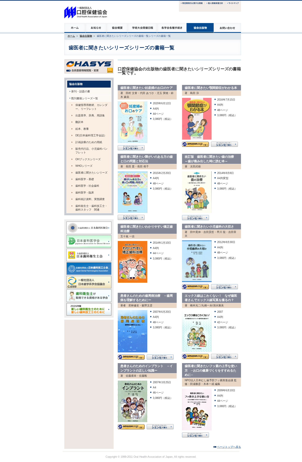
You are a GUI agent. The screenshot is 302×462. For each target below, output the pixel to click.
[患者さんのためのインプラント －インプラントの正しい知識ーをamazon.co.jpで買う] (131, 425)
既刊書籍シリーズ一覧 (84, 98)
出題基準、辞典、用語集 (90, 115)
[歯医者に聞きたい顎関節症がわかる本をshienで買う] (224, 143)
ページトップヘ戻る (229, 446)
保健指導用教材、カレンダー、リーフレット (91, 106)
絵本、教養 (82, 128)
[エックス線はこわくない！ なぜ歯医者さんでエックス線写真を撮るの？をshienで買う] (224, 355)
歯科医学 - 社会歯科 (87, 185)
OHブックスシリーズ (88, 159)
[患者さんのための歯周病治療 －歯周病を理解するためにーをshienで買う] (160, 356)
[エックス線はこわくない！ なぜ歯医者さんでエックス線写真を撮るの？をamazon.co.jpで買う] (195, 355)
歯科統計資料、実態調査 (90, 199)
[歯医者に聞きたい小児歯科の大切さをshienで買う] (224, 285)
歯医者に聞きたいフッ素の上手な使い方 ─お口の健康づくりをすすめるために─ (211, 370)
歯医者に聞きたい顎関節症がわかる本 (211, 87)
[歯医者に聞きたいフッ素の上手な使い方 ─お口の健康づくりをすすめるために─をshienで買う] (195, 434)
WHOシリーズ (83, 165)
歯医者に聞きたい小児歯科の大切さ (209, 226)
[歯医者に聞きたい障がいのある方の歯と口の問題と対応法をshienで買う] (131, 216)
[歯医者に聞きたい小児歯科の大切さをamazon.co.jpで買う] (195, 285)
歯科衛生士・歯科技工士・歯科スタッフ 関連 (91, 207)
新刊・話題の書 (80, 91)
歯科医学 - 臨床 (84, 192)
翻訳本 (79, 122)
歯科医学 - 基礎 (84, 179)
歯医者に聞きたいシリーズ (91, 172)
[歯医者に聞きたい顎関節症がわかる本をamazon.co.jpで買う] (195, 143)
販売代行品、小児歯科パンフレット (91, 150)
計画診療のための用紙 (88, 142)
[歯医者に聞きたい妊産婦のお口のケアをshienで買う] (131, 146)
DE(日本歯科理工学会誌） (91, 135)
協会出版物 (86, 36)
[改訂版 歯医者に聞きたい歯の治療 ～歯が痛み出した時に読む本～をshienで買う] (195, 216)
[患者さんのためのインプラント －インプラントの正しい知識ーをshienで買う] (160, 425)
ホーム (71, 36)
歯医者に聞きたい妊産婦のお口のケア (146, 87)
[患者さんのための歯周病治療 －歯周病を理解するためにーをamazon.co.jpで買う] (131, 356)
